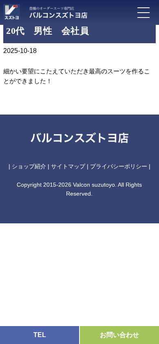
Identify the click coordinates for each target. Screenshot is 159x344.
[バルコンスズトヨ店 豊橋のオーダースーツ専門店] (54, 10)
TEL (39, 334)
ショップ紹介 (29, 166)
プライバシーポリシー (118, 166)
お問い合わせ (119, 334)
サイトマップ (68, 166)
